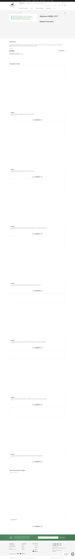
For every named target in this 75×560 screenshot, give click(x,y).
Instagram (36, 547)
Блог (48, 0)
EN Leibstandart (63, 3)
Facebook (35, 545)
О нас (22, 0)
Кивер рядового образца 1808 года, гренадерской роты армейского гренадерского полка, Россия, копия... (27, 455)
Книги (32, 8)
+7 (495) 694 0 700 (56, 544)
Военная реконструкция (23, 8)
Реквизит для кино (43, 0)
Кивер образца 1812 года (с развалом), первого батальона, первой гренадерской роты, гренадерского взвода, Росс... (28, 341)
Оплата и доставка (28, 0)
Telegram (35, 549)
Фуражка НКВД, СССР (14, 519)
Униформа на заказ (35, 0)
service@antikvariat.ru (29, 3)
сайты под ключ (57, 557)
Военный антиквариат (39, 8)
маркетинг (62, 557)
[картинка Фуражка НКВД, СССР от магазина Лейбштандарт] (37, 495)
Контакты (52, 0)
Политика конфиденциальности (28, 557)
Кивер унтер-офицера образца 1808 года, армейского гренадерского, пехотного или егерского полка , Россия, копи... (29, 398)
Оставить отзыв (61, 50)
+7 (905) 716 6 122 (56, 545)
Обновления (48, 8)
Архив (55, 8)
